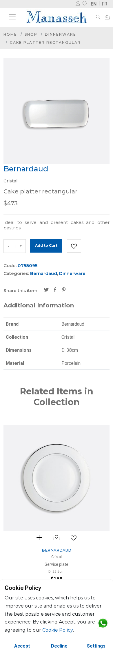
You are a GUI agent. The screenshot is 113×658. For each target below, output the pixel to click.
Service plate (56, 564)
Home (10, 34)
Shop (31, 34)
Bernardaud (43, 273)
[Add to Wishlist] (74, 246)
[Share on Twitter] (46, 290)
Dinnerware (60, 34)
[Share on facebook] (55, 290)
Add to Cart (46, 245)
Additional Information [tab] (38, 305)
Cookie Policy (57, 630)
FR (104, 4)
